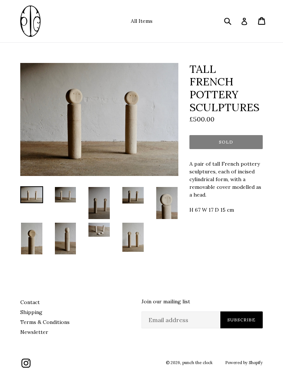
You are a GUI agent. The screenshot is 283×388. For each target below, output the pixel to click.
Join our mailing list (166, 302)
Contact (30, 302)
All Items (142, 21)
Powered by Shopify (244, 362)
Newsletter (34, 332)
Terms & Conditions (45, 322)
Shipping (31, 312)
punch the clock (197, 362)
